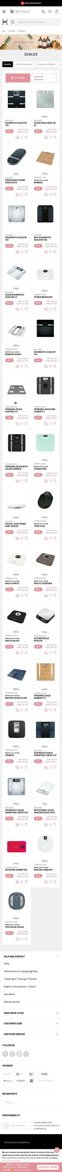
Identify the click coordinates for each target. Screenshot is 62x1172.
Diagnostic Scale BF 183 (16, 238)
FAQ (6, 963)
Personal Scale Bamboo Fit (42, 696)
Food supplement (24, 64)
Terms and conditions (17, 1142)
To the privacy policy (11, 1161)
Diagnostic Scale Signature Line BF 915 (45, 754)
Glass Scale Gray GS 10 (45, 124)
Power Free (40, 469)
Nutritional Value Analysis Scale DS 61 (44, 811)
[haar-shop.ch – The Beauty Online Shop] (20, 12)
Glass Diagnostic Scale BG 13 (14, 296)
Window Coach (13, 354)
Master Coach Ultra (16, 698)
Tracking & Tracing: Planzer (20, 979)
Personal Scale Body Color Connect (16, 467)
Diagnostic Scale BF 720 (16, 124)
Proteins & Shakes (46, 64)
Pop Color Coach (14, 927)
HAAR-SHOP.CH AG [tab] (14, 1013)
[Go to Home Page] (3, 31)
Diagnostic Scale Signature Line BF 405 (16, 811)
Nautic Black (12, 641)
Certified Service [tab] (14, 1034)
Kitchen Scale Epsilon (41, 639)
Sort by (39, 77)
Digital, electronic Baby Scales (15, 525)
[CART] (57, 12)
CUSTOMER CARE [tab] (13, 1023)
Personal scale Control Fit (13, 410)
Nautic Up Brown (43, 583)
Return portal (12, 1002)
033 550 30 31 (28, 3)
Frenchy (9, 755)
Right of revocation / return (20, 986)
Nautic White (12, 583)
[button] (48, 1167)
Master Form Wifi (43, 870)
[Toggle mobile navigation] (4, 12)
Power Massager (43, 297)
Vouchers (9, 994)
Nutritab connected (16, 870)
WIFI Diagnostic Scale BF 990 (42, 238)
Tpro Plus (39, 526)
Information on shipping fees (21, 971)
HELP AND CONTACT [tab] (14, 956)
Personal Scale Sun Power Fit (44, 410)
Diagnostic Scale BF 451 (45, 353)
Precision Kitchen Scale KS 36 (15, 181)
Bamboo (38, 182)
